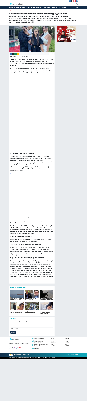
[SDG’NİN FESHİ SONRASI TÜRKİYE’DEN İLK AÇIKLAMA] (46, 293)
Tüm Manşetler (37, 345)
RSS (12, 354)
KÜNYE (52, 347)
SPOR (45, 7)
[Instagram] (15, 348)
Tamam (53, 357)
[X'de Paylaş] (13, 54)
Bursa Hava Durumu (38, 340)
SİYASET (28, 7)
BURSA (11, 7)
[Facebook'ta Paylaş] (11, 54)
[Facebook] (10, 348)
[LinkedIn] (17, 348)
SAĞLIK (49, 7)
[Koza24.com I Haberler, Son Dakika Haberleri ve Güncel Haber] (16, 4)
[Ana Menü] (77, 7)
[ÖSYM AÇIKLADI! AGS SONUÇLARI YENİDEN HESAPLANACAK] (46, 306)
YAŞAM (66, 344)
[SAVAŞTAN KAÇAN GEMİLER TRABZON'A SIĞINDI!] (17, 293)
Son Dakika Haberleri (38, 347)
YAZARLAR (67, 345)
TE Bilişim (76, 354)
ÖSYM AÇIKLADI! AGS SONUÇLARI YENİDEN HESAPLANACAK (45, 312)
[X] (13, 348)
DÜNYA (33, 7)
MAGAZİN (54, 7)
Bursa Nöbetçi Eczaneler (39, 338)
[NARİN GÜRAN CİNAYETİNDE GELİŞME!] (17, 306)
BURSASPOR (39, 7)
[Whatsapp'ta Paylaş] (15, 54)
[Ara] (77, 4)
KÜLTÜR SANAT (62, 7)
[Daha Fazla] (18, 54)
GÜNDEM (16, 7)
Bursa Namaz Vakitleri (38, 341)
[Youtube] (19, 348)
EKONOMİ (22, 7)
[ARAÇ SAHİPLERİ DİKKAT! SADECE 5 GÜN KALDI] (32, 306)
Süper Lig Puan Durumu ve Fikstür (41, 344)
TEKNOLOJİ (53, 342)
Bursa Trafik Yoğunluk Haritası (40, 342)
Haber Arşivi (36, 348)
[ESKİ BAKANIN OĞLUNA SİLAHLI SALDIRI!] (32, 293)
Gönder (13, 332)
